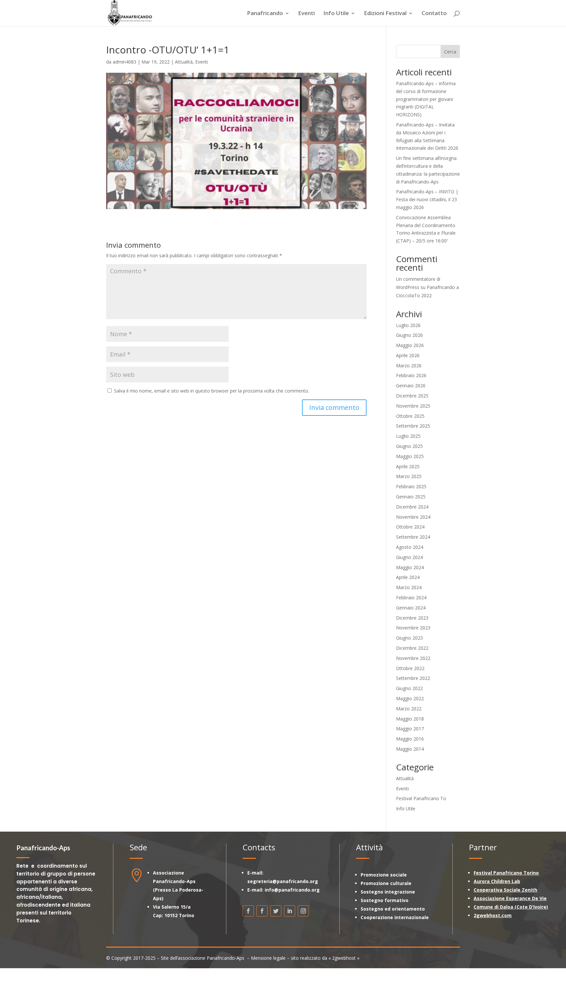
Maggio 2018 (410, 719)
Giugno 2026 (409, 335)
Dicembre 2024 (412, 507)
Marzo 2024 (409, 587)
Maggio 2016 (410, 739)
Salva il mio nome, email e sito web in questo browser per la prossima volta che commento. (211, 391)
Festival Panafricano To (421, 798)
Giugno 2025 (409, 446)
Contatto (434, 14)
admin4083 (124, 62)
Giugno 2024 (409, 557)
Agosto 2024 (409, 547)
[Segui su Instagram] (303, 910)
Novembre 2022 (413, 658)
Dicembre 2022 (412, 648)
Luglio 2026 (408, 325)
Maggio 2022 (410, 698)
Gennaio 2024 (410, 608)
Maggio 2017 (410, 728)
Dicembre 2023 (412, 618)
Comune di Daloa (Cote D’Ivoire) (511, 907)
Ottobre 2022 (410, 668)
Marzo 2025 (409, 476)
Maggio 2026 (410, 345)
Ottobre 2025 (410, 416)
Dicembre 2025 (412, 396)
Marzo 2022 (409, 708)
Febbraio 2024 (411, 597)
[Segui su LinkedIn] (289, 910)
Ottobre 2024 (410, 527)
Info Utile (336, 14)
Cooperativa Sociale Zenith (505, 890)
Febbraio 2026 (411, 375)
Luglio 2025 (408, 436)
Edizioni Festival (385, 14)
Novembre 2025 (413, 406)
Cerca (450, 51)
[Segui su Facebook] (248, 910)
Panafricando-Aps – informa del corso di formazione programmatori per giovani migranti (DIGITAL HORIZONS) (426, 99)
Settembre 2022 (413, 678)
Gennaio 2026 (410, 385)
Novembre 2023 (413, 628)
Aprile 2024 (408, 577)
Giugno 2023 (409, 638)
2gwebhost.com (493, 915)
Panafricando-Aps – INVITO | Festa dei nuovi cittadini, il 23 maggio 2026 (427, 199)
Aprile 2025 (408, 466)
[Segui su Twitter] (275, 910)
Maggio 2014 (410, 749)
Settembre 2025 (413, 426)
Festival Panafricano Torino (506, 873)
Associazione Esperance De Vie (510, 898)
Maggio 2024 (410, 567)
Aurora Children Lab (497, 881)
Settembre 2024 (413, 537)
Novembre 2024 (413, 517)
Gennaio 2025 (410, 496)
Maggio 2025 (410, 456)
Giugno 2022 (409, 688)
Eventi (306, 14)
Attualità (184, 62)
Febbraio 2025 (411, 486)
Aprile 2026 (408, 355)
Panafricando (265, 14)
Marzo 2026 (409, 365)
